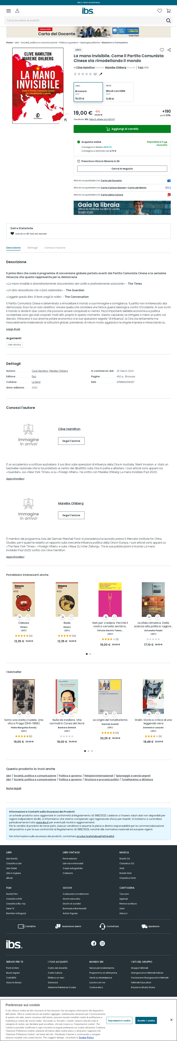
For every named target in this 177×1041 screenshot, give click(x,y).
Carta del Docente (111, 180)
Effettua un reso (56, 977)
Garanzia (53, 982)
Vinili (121, 868)
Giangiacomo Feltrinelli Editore (147, 972)
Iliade (67, 623)
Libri (8, 775)
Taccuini (124, 893)
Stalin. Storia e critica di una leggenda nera (153, 721)
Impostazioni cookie (119, 1020)
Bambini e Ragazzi (16, 913)
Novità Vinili (125, 873)
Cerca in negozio (122, 168)
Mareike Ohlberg (115, 67)
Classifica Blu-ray (16, 903)
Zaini (122, 908)
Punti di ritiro (12, 967)
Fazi (140, 67)
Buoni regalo (13, 972)
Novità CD (124, 858)
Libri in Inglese (13, 873)
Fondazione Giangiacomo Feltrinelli (150, 977)
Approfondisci (15, 478)
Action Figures (70, 913)
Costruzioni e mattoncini (76, 893)
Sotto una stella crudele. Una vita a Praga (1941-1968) (23, 721)
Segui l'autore (71, 441)
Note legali (13, 788)
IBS (86, 119)
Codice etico (96, 987)
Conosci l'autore (54, 247)
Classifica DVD (14, 898)
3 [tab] (92, 751)
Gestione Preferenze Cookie (62, 987)
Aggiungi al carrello (124, 129)
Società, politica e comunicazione (35, 775)
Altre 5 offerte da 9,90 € (102, 119)
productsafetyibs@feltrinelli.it (95, 836)
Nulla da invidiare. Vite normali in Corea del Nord (67, 721)
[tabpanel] (23, 612)
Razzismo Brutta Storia (143, 987)
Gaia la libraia (13, 982)
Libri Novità (11, 858)
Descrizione (13, 247)
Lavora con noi (97, 982)
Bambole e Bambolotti (74, 908)
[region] (88, 1020)
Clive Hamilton (85, 67)
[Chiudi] (171, 1019)
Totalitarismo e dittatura (137, 779)
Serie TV (10, 908)
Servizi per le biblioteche (101, 967)
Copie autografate (72, 868)
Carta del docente (57, 967)
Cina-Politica (14, 345)
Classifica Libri (14, 863)
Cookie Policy (86, 1037)
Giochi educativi (71, 898)
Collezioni (68, 873)
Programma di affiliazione (103, 972)
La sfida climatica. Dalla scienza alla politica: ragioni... (153, 624)
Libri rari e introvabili (73, 863)
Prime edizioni (70, 858)
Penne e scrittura (128, 903)
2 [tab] (90, 654)
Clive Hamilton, (40, 371)
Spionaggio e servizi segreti (133, 775)
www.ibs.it (42, 822)
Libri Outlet (11, 868)
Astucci (123, 913)
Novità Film (12, 893)
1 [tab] (86, 654)
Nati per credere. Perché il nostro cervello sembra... (110, 624)
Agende (123, 898)
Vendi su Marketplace (100, 977)
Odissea (23, 623)
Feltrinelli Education (141, 982)
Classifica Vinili (127, 878)
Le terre (36, 382)
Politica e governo (70, 775)
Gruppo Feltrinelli (139, 967)
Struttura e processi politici (102, 779)
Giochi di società (72, 903)
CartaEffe (11, 977)
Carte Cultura (55, 972)
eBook (9, 878)
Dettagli (32, 247)
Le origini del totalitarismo (110, 720)
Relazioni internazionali (99, 775)
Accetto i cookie (146, 1020)
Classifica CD (126, 863)
